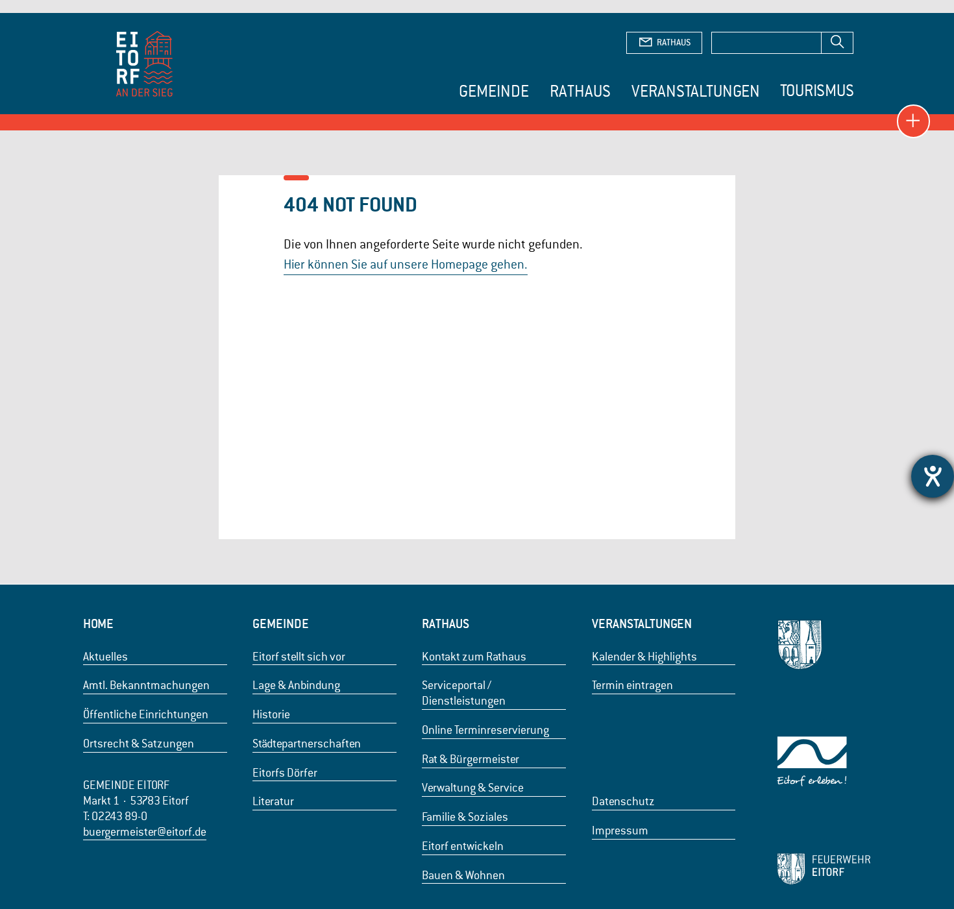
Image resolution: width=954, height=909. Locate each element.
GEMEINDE (280, 624)
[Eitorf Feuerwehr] (823, 869)
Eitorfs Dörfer (284, 773)
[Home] (144, 65)
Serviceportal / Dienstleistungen (464, 693)
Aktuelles (105, 656)
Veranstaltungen (695, 91)
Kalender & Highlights (644, 656)
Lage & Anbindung (296, 685)
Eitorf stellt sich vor (298, 656)
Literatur (273, 801)
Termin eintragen (632, 685)
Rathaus (580, 91)
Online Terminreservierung (485, 730)
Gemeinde (494, 91)
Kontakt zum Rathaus (474, 656)
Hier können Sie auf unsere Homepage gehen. (406, 264)
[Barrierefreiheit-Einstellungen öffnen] (932, 476)
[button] (914, 121)
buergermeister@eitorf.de (144, 832)
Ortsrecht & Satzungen (138, 743)
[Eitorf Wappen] (823, 644)
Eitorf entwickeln (463, 846)
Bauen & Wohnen (463, 875)
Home (98, 624)
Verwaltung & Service (473, 788)
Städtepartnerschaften (306, 743)
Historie (271, 714)
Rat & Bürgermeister (470, 759)
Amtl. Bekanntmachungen (146, 685)
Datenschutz (623, 801)
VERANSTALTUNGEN (642, 624)
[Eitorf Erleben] (823, 761)
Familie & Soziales (465, 817)
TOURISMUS (817, 90)
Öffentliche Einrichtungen (145, 714)
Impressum (620, 830)
